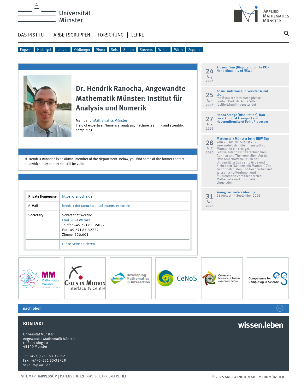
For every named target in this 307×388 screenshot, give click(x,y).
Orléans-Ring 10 (35, 343)
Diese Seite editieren (78, 244)
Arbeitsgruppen (71, 35)
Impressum (47, 376)
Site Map (28, 376)
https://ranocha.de (77, 197)
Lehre (137, 35)
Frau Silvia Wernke (76, 220)
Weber (163, 50)
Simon (128, 50)
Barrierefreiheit (113, 376)
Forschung (111, 35)
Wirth (178, 50)
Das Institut (32, 35)
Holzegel (44, 50)
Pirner (100, 50)
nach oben (32, 309)
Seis (114, 50)
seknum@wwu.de (36, 365)
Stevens (146, 50)
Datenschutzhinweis (78, 376)
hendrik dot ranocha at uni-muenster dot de (96, 206)
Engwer (26, 50)
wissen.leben (260, 325)
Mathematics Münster (110, 121)
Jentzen (63, 50)
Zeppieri (194, 50)
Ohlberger (82, 50)
